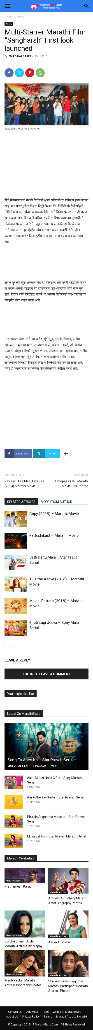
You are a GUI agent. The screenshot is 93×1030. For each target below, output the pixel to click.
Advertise (32, 1012)
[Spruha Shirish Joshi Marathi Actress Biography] (25, 923)
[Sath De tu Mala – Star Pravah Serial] (16, 562)
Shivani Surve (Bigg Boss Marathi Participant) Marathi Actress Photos (68, 986)
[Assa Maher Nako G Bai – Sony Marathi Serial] (14, 782)
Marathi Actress (15, 935)
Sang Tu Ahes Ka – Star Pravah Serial (40, 759)
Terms (48, 1016)
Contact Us (15, 1012)
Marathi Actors (14, 880)
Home (8, 17)
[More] (66, 453)
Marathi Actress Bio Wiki (71, 1016)
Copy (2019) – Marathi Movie (54, 513)
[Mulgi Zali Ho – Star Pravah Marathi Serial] (14, 841)
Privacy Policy (31, 1016)
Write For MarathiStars (67, 1012)
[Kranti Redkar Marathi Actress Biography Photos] (25, 963)
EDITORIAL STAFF (20, 56)
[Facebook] (9, 72)
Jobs (46, 1012)
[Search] (86, 6)
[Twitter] (19, 72)
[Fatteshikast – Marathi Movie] (16, 541)
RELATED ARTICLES (21, 502)
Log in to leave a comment (46, 674)
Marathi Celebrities (20, 858)
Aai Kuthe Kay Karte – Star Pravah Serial (55, 797)
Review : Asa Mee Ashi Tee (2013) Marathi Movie (24, 483)
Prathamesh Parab (18, 886)
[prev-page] (7, 644)
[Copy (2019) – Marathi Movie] (16, 519)
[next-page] (14, 644)
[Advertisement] (46, 165)
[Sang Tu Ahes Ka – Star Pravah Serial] (46, 746)
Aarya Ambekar (59, 942)
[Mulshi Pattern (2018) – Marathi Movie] (16, 606)
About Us (12, 1016)
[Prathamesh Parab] (25, 875)
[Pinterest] (29, 72)
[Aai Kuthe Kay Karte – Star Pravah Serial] (14, 802)
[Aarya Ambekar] (68, 924)
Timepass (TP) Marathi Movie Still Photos (71, 483)
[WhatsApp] (40, 72)
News (20, 17)
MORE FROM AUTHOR (56, 502)
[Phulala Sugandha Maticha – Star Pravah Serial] (14, 821)
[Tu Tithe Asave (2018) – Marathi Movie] (16, 584)
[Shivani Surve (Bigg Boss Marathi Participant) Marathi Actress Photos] (68, 964)
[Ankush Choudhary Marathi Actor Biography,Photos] (68, 881)
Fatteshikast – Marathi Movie (54, 535)
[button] (7, 6)
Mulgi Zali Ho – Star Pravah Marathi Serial (56, 836)
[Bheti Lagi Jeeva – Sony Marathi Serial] (16, 628)
